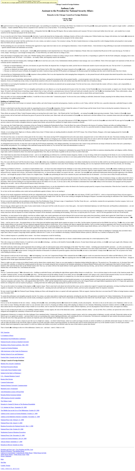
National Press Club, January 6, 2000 (11, 423)
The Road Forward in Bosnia (9, 367)
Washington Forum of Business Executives (13, 432)
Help (27, 454)
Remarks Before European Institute (11, 395)
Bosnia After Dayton (7, 379)
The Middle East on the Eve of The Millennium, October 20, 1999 (20, 410)
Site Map (3, 462)
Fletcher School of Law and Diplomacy (12, 354)
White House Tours (19, 454)
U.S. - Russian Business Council (10, 376)
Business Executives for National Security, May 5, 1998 (17, 426)
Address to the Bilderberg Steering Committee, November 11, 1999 (20, 416)
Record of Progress (6, 451)
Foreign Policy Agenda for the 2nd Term (12, 357)
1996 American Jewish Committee (11, 398)
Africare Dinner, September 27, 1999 (11, 441)
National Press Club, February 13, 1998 (12, 420)
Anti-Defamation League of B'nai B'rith (12, 391)
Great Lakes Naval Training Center (11, 370)
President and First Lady (8, 449)
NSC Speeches (5, 332)
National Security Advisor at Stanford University (15, 342)
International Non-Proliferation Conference (13, 338)
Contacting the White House (24, 453)
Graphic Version (5, 465)
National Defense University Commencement (14, 385)
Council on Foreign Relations (9, 348)
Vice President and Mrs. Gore (24, 449)
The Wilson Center (6, 401)
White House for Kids (40, 453)
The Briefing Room (18, 451)
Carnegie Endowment (7, 382)
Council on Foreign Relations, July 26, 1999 (13, 438)
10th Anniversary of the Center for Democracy (14, 351)
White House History (7, 454)
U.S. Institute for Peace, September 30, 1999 (14, 407)
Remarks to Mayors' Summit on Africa (12, 445)
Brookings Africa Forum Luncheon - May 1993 (14, 345)
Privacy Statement (6, 456)
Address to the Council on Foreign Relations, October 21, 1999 (19, 413)
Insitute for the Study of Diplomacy (11, 373)
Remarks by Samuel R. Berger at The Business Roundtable (18, 404)
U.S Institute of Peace (7, 335)
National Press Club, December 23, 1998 (13, 435)
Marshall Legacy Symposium (9, 388)
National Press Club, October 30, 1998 (12, 429)
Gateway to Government (8, 453)
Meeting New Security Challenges (11, 363)
